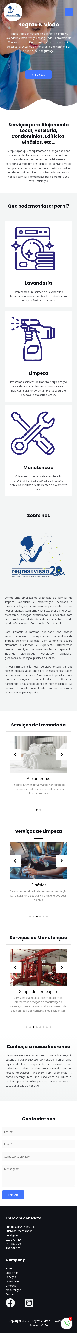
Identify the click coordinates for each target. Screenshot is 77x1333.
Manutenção (13, 1290)
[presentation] (15, 754)
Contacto (11, 1294)
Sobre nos (12, 1272)
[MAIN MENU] (69, 12)
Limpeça (11, 1285)
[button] (38, 74)
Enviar (13, 1195)
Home (9, 1268)
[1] (67, 1325)
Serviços (11, 1277)
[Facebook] (10, 1303)
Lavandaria (12, 1281)
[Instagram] (29, 1303)
